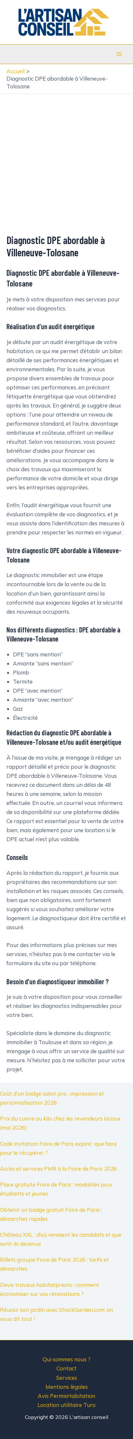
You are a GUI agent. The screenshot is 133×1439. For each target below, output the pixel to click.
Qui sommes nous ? (66, 1359)
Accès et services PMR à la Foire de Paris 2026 (58, 1168)
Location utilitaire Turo (66, 1404)
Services (66, 1377)
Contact (66, 1368)
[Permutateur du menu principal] (119, 54)
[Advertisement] (66, 163)
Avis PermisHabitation (66, 1395)
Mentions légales (67, 1386)
